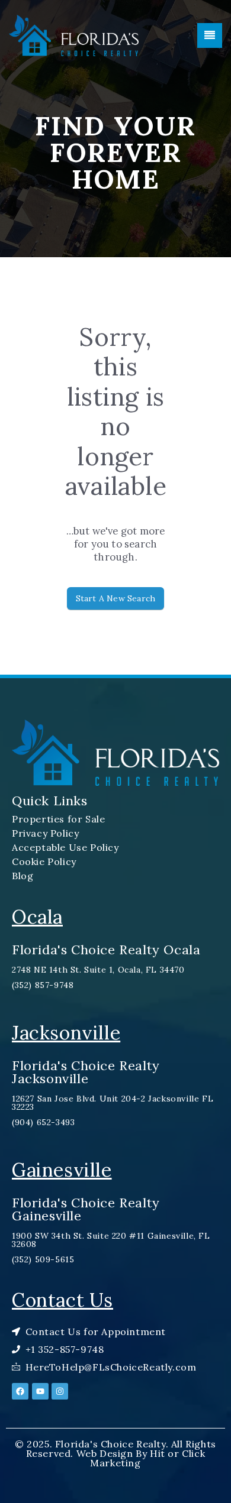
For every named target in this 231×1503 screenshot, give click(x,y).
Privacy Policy (45, 833)
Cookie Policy (44, 861)
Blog (22, 876)
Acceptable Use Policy (65, 847)
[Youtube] (40, 1391)
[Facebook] (20, 1391)
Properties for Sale (58, 819)
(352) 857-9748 (42, 985)
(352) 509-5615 (43, 1259)
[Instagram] (60, 1391)
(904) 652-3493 (43, 1122)
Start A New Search (116, 598)
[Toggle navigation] (209, 35)
